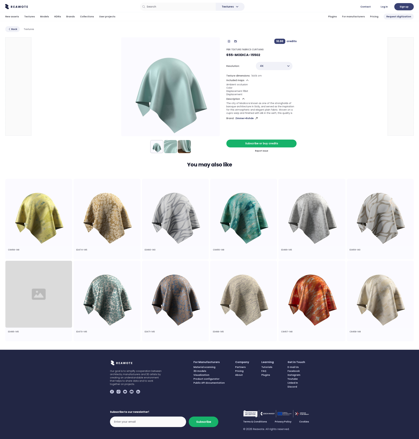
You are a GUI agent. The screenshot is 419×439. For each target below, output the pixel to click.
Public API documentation (209, 382)
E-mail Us (293, 367)
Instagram (294, 375)
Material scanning (204, 367)
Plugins (332, 16)
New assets (12, 16)
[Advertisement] (18, 87)
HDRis (57, 16)
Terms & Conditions (255, 421)
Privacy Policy (283, 421)
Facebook (294, 371)
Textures (29, 16)
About (239, 375)
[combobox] (274, 66)
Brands (70, 16)
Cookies (304, 421)
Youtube (293, 379)
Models (44, 16)
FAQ (263, 371)
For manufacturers (353, 16)
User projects (107, 16)
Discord (292, 386)
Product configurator (206, 379)
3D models (199, 371)
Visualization (201, 375)
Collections (87, 16)
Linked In (293, 382)
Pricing (374, 16)
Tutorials (266, 367)
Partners (240, 367)
